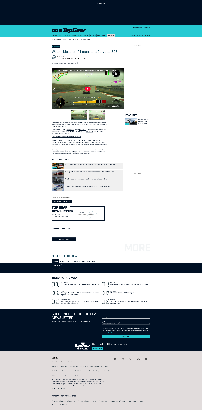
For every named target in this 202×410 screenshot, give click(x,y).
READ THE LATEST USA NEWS (62, 201)
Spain (141, 401)
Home (53, 39)
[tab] (55, 261)
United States (146, 27)
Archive (106, 366)
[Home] (71, 30)
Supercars (65, 39)
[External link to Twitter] (130, 359)
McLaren (62, 261)
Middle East (65, 405)
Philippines (114, 401)
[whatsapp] (85, 58)
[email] (88, 58)
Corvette (69, 129)
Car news (58, 39)
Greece (63, 401)
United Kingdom (137, 27)
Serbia (123, 401)
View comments (64, 239)
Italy (87, 401)
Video (69, 228)
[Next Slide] (121, 89)
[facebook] (78, 58)
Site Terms (57, 371)
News (93, 261)
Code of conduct (68, 371)
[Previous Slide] (54, 89)
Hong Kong (72, 401)
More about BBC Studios (60, 389)
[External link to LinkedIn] (146, 359)
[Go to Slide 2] (97, 115)
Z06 (73, 129)
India (81, 401)
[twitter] (81, 58)
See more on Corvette (58, 269)
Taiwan (56, 405)
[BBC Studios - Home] (56, 358)
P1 (71, 261)
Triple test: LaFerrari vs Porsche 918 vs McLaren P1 (66, 136)
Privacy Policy (64, 366)
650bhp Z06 (89, 131)
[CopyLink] (75, 58)
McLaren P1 (82, 129)
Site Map (108, 371)
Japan (94, 401)
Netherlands (103, 401)
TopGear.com (60, 56)
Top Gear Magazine (96, 371)
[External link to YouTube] (138, 359)
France (56, 401)
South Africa (132, 401)
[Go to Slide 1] (79, 115)
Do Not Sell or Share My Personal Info (91, 366)
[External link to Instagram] (122, 359)
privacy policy (108, 332)
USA (63, 228)
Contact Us (55, 366)
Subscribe (125, 336)
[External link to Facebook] (114, 359)
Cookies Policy (74, 366)
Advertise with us (82, 371)
